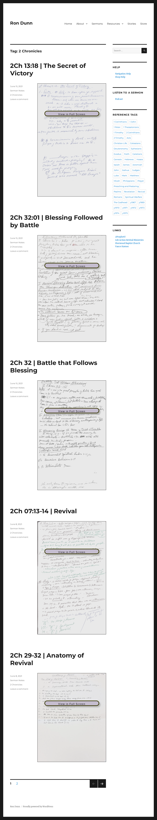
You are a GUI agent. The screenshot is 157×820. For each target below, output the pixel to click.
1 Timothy (118, 132)
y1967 (133, 202)
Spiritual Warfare (133, 197)
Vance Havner (122, 246)
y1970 (116, 207)
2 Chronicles (16, 95)
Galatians (137, 154)
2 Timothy (119, 138)
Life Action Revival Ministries (129, 240)
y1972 (133, 207)
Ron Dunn (21, 23)
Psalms (117, 191)
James (126, 165)
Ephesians (136, 148)
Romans (118, 197)
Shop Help (120, 77)
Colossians (135, 143)
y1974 (116, 213)
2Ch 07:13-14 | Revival (43, 511)
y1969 (141, 202)
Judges (136, 170)
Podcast (119, 99)
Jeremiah (137, 165)
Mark (124, 175)
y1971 (125, 207)
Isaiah (117, 165)
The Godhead (120, 202)
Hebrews (129, 159)
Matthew (134, 175)
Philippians (128, 181)
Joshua (125, 170)
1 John (133, 122)
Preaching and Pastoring (126, 186)
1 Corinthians (120, 122)
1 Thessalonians (131, 127)
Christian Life (120, 143)
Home (68, 23)
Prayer (141, 181)
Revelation (129, 191)
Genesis (118, 159)
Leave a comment (19, 99)
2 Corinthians (133, 132)
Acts (129, 138)
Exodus (117, 154)
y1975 (125, 213)
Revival (141, 191)
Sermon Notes (17, 90)
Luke (116, 175)
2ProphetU (120, 237)
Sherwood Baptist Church (127, 243)
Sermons (97, 23)
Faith (126, 154)
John (116, 170)
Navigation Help (123, 73)
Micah (117, 181)
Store (143, 23)
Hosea (140, 159)
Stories (132, 23)
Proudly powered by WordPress (38, 806)
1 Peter (117, 127)
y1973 (141, 207)
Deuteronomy (121, 148)
